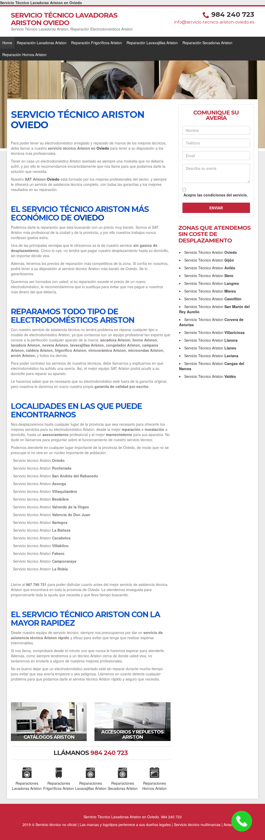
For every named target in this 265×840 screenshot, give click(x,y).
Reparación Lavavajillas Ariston (152, 42)
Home (7, 42)
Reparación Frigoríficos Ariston (96, 42)
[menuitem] (7, 43)
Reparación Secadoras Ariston (207, 42)
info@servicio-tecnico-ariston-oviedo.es (214, 22)
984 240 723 (232, 14)
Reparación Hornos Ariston (24, 54)
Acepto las (215, 194)
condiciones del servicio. (225, 194)
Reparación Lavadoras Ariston (42, 42)
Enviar (216, 207)
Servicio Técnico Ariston (210, 252)
